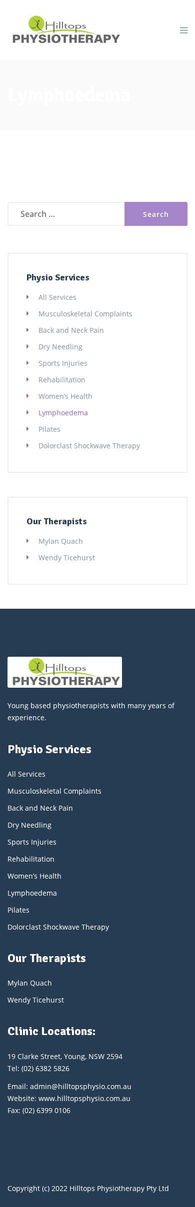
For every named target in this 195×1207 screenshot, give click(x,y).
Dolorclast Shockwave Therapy (89, 445)
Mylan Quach (60, 541)
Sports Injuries (63, 363)
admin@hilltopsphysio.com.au (81, 1086)
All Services (57, 297)
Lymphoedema (63, 412)
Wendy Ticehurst (66, 557)
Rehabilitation (62, 379)
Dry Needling (60, 346)
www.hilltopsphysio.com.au (84, 1098)
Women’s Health (65, 396)
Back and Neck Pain (71, 330)
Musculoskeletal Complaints (85, 313)
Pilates (49, 429)
